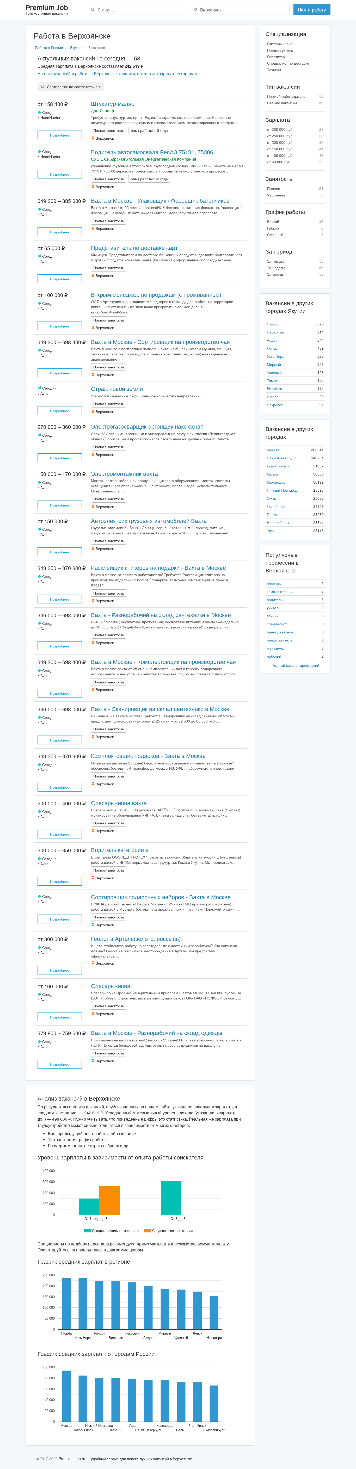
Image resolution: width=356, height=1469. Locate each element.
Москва (273, 449)
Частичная (295, 194)
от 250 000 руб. (295, 135)
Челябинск (276, 506)
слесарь (274, 583)
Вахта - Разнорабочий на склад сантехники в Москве (161, 614)
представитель (279, 640)
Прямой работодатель (295, 96)
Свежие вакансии (295, 102)
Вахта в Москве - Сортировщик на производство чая (160, 341)
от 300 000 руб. (295, 129)
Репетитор (276, 56)
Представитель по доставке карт (134, 247)
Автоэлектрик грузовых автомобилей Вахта (149, 520)
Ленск (272, 348)
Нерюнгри (275, 332)
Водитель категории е (120, 849)
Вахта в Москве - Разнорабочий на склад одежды (156, 1032)
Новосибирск (278, 522)
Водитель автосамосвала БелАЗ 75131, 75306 (152, 152)
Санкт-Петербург (281, 457)
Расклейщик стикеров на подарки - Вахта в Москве (158, 567)
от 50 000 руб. (295, 161)
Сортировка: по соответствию (72, 86)
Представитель (280, 50)
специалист (277, 623)
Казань (273, 474)
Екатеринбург (278, 465)
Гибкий (295, 228)
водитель (275, 599)
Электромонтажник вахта (124, 473)
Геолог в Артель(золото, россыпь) (136, 938)
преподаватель (280, 631)
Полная (295, 188)
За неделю (295, 267)
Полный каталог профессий (295, 665)
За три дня (295, 261)
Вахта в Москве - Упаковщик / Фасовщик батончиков (160, 200)
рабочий (274, 656)
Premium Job (47, 10)
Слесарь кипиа (110, 986)
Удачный (274, 372)
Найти (312, 9)
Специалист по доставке (288, 63)
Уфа (270, 530)
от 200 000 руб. (295, 142)
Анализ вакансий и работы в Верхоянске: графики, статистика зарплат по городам (117, 74)
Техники (274, 69)
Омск (271, 498)
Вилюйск (274, 388)
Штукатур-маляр (112, 103)
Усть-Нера (275, 356)
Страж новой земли (117, 388)
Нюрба (273, 396)
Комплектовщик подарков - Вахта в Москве (148, 755)
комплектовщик (280, 591)
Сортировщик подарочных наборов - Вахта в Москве (161, 897)
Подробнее (59, 135)
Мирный (274, 364)
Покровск (275, 404)
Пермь (272, 514)
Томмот (273, 380)
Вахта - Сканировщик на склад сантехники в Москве (160, 709)
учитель (273, 607)
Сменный (295, 234)
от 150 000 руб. (295, 148)
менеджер (275, 648)
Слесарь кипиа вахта (119, 803)
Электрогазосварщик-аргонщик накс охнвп (147, 426)
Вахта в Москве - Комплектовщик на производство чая (163, 661)
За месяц (295, 274)
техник (272, 615)
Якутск (272, 323)
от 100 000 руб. (295, 155)
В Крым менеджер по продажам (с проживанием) (156, 294)
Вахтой (295, 221)
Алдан (272, 340)
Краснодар (276, 482)
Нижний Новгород (282, 490)
